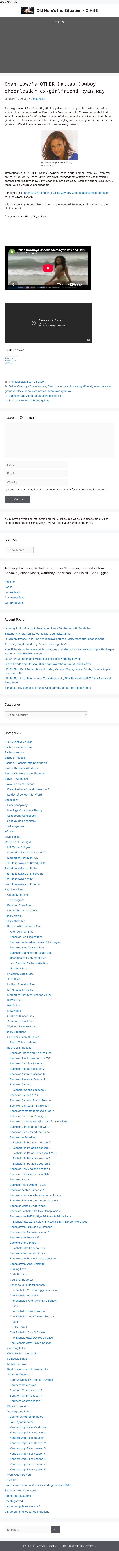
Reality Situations (15, 1031)
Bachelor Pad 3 (19, 1179)
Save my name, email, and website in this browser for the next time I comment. (57, 489)
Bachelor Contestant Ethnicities (29, 1105)
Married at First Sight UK (22, 857)
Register (10, 581)
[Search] (55, 1530)
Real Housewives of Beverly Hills (25, 863)
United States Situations (22, 910)
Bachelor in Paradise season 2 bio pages (35, 942)
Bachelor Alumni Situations (24, 1037)
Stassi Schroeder (18, 1406)
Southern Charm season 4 (26, 1395)
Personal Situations (19, 905)
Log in (8, 586)
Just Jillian (13, 979)
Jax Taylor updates (22, 1422)
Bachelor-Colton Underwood (27, 1205)
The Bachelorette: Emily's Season (30, 1342)
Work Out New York (19, 1474)
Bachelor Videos (15, 757)
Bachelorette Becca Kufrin (26, 1237)
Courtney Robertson (22, 1279)
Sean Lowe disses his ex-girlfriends (11, 360)
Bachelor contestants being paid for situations (38, 1121)
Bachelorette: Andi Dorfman (27, 1263)
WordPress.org (14, 602)
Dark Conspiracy (17, 805)
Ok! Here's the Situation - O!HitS (67, 10)
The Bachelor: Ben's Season (27, 1311)
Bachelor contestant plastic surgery (32, 1110)
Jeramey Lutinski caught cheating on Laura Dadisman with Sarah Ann (48, 628)
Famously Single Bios (20, 973)
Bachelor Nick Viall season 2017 (30, 1174)
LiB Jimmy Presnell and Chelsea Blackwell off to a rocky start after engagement (54, 638)
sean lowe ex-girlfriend (77, 386)
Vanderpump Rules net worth (28, 1432)
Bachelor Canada (20, 1084)
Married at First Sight (18, 842)
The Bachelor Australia (24, 1295)
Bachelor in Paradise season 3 (31, 1147)
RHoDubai (11, 1480)
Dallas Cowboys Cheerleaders (27, 386)
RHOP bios (14, 1010)
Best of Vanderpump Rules (26, 1416)
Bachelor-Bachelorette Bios (24, 926)
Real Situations (14, 889)
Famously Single (17, 1358)
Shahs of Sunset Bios (20, 1016)
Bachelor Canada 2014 (24, 1095)
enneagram (17, 900)
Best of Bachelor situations (21, 768)
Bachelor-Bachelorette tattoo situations (34, 1200)
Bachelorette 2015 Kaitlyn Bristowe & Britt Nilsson (41, 1216)
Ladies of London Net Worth (25, 794)
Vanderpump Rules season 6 (22, 1506)
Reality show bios (15, 921)
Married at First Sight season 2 (26, 852)
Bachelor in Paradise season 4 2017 (35, 1153)
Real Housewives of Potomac (23, 884)
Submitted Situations (18, 1495)
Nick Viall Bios (18, 968)
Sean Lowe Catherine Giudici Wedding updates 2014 (38, 1485)
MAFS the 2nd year (19, 847)
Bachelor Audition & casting (27, 1063)
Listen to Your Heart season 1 (28, 1284)
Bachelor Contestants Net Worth (30, 1126)
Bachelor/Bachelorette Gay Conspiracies (35, 1211)
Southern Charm (17, 1374)
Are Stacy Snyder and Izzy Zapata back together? (36, 644)
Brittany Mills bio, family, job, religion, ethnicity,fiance (37, 633)
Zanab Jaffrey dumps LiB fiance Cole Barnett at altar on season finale (48, 687)
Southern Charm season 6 (26, 1400)
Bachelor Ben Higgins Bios (26, 936)
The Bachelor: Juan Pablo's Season (32, 1316)
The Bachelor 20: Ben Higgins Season (33, 1290)
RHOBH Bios (15, 1000)
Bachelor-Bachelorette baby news (26, 762)
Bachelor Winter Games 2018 (28, 1190)
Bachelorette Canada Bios (29, 1248)
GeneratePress (88, 1545)
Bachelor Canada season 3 (29, 1089)
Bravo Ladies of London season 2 (28, 789)
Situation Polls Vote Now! (20, 1490)
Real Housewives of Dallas (21, 868)
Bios (15, 1306)
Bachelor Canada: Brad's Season (30, 1100)
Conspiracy (11, 799)
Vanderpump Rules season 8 (28, 1469)
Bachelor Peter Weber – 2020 (28, 1184)
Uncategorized (14, 1501)
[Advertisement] (59, 49)
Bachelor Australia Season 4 (27, 1079)
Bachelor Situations (19, 1047)
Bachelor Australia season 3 (27, 1074)
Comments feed (15, 597)
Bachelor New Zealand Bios (27, 947)
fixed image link (14, 826)
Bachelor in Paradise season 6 (31, 1163)
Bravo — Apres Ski (16, 778)
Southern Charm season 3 (26, 1390)
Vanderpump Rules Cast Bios (28, 1427)
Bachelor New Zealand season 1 (30, 1168)
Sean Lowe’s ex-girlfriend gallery (29, 400)
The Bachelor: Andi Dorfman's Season (33, 1300)
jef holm (10, 831)
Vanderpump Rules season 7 (28, 1464)
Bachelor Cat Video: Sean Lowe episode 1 (35, 395)
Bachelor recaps (15, 752)
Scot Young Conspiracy (21, 815)
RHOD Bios (14, 1005)
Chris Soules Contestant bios (28, 958)
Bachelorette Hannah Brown (27, 1253)
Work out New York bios (22, 1026)
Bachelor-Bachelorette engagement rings (35, 1195)
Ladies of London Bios (21, 984)
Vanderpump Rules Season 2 (28, 1443)
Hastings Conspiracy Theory (24, 810)
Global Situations (18, 894)
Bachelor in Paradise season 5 (31, 1158)
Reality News (13, 915)
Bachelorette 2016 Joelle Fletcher (31, 1226)
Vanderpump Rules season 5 (28, 1458)
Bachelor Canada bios (18, 747)
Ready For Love (17, 1364)
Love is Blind (12, 836)
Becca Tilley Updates (23, 1042)
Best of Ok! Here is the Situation (25, 773)
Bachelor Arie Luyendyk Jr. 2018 (30, 1058)
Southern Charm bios (23, 1385)
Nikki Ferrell (20, 1327)
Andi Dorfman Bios (21, 931)
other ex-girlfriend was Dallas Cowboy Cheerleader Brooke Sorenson (66, 192)
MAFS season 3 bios (20, 989)
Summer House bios (20, 1021)
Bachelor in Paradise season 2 (31, 1142)
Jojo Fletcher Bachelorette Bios (29, 963)
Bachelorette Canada (23, 1242)
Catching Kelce (16, 1348)
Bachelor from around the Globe (30, 1132)
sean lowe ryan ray (59, 391)
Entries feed (12, 592)
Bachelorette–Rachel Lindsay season (33, 1258)
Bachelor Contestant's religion (28, 1116)
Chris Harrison (19, 1274)
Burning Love (18, 1269)
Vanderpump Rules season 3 (28, 1448)
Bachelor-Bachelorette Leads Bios (31, 952)
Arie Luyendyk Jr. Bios (18, 741)
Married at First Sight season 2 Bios (29, 994)
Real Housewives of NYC (20, 878)
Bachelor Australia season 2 (27, 1068)
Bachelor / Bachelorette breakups (30, 1052)
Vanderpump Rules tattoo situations (27, 1511)
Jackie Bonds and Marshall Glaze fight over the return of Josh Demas (48, 664)
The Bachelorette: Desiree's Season (32, 1337)
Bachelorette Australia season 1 (29, 1232)
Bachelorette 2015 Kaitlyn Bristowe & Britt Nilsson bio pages (50, 1221)
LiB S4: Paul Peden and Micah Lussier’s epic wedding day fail (43, 658)
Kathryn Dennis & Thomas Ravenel (31, 1379)
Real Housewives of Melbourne (24, 873)
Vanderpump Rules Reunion (27, 1437)
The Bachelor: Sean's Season (27, 381)
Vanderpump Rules (19, 1411)
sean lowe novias (35, 391)
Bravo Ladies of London (19, 784)
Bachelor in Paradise (22, 1137)
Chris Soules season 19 (21, 1353)
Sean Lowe (55, 386)
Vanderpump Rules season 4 (28, 1453)
